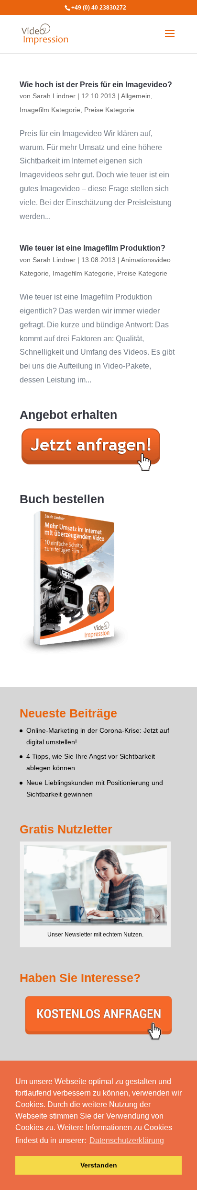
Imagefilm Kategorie (50, 110)
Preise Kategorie (109, 110)
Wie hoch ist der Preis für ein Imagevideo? (96, 85)
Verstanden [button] (98, 1165)
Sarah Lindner (54, 96)
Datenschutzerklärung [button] (126, 1140)
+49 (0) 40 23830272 (98, 7)
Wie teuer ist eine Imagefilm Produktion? (92, 248)
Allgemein (136, 96)
